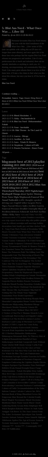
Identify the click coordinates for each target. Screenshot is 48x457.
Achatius (34, 423)
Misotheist (28, 304)
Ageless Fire (17, 420)
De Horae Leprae (33, 377)
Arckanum (16, 414)
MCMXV (34, 310)
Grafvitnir (18, 342)
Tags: (21, 98)
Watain (5, 235)
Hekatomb (17, 336)
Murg (41, 298)
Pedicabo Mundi (9, 284)
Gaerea (40, 206)
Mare (27, 310)
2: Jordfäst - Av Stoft (21, 139)
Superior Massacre (32, 267)
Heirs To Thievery (31, 336)
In (35, 330)
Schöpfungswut (22, 275)
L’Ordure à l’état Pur (11, 313)
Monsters (39, 301)
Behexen (15, 211)
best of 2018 (27, 168)
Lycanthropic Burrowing (13, 316)
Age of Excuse (29, 420)
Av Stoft (33, 408)
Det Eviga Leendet (15, 374)
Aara (17, 214)
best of (22, 162)
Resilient (30, 278)
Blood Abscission (33, 400)
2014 (25, 184)
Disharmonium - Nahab (12, 371)
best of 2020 (35, 174)
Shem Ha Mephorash (23, 272)
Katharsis (6, 327)
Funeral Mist (37, 197)
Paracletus (28, 284)
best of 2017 (38, 168)
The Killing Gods (32, 252)
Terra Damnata (8, 267)
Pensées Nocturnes (32, 281)
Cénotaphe (33, 208)
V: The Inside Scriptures (12, 243)
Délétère (5, 368)
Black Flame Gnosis (20, 403)
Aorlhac (42, 211)
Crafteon (32, 383)
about (23, 194)
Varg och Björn (34, 238)
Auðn (40, 408)
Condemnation (38, 385)
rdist (31, 220)
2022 (36, 172)
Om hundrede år (36, 287)
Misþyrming (18, 304)
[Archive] (9, 18)
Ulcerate (36, 243)
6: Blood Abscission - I (21, 115)
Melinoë (20, 310)
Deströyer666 (29, 374)
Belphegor (33, 406)
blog (5, 162)
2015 (18, 184)
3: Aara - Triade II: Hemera (24, 142)
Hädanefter (20, 333)
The (29, 264)
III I (4, 333)
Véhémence (14, 235)
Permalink (6, 98)
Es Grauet (6, 359)
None (25, 293)
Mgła (16, 197)
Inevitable (29, 330)
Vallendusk (21, 241)
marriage (32, 223)
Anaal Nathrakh (10, 200)
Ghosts (22, 345)
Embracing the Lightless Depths (25, 362)
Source (15, 98)
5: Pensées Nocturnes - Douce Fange (27, 148)
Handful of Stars (29, 339)
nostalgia (20, 223)
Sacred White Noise (17, 278)
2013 (30, 162)
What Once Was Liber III (33, 232)
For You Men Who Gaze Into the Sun (27, 351)
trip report (10, 220)
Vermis (5, 238)
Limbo (39, 316)
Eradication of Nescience (22, 359)
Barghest (11, 408)
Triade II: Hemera (29, 246)
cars (11, 203)
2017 (19, 168)
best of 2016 (25, 178)
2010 (34, 165)
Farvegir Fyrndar (20, 356)
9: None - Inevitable (20, 127)
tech (23, 220)
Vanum (5, 241)
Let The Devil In (17, 319)
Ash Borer (14, 411)
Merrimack (7, 307)
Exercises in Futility (37, 356)
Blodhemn (6, 403)
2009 (22, 165)
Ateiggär (5, 411)
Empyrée (37, 359)
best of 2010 (28, 172)
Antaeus (20, 417)
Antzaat (12, 417)
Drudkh (23, 208)
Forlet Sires (16, 348)
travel (18, 220)
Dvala (12, 368)
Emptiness (6, 362)
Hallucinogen (7, 342)
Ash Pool (34, 211)
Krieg (35, 324)
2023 (27, 191)
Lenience (29, 319)
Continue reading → (11, 94)
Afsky (11, 214)
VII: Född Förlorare (35, 241)
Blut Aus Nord (8, 83)
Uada (42, 243)
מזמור (36, 214)
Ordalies (37, 284)
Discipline (27, 371)
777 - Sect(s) (15, 426)
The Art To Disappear (20, 261)
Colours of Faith (9, 388)
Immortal (40, 330)
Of (40, 290)
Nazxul (11, 206)
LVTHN (12, 324)
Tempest (19, 267)
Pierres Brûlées (16, 281)
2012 (32, 184)
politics (37, 220)
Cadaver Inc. (30, 391)
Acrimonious (24, 423)
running (7, 165)
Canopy (12, 391)
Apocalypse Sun (28, 414)
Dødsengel (40, 365)
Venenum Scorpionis (17, 238)
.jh (24, 5)
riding (12, 187)
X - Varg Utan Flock (11, 229)
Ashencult (24, 211)
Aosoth (39, 414)
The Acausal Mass (19, 264)
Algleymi (41, 417)
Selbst (24, 203)
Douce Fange (35, 368)
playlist (39, 162)
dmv (32, 226)
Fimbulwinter (34, 353)
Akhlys (5, 214)
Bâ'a (38, 391)
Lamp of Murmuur (24, 322)
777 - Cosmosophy (29, 426)
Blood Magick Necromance (13, 400)
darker (37, 226)
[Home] (3, 18)
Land (13, 322)
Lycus (40, 313)
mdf (26, 223)
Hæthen (10, 333)
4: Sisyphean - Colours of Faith (25, 145)
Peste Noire (7, 197)
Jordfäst (32, 206)
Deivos (15, 377)
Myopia (35, 298)
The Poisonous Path (16, 252)
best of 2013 (7, 172)
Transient (10, 249)
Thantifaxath (37, 264)
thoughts (29, 200)
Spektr (30, 194)
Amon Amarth (30, 417)
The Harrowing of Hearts (29, 255)
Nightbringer (37, 191)
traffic (22, 200)
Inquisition (19, 330)
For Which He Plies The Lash (15, 353)
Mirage (36, 304)
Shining (37, 194)
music (12, 162)
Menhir (15, 307)
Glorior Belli (13, 345)
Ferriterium (7, 356)
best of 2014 (16, 181)
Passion (20, 284)
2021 (28, 165)
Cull (4, 383)
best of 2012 (32, 181)
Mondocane (7, 304)
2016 (12, 184)
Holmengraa (7, 336)
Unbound (28, 243)
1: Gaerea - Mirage (20, 136)
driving (5, 203)
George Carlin (31, 345)
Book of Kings (16, 394)
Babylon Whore (23, 408)
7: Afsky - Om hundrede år (23, 118)
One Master (14, 287)
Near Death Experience (23, 295)
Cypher (22, 380)
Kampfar (15, 327)
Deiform (21, 377)
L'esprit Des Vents (24, 324)
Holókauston (30, 333)
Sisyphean (21, 270)
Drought (25, 368)
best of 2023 (22, 187)
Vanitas (12, 241)
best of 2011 (18, 172)
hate (14, 226)
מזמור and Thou (27, 214)
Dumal (18, 368)
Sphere (5, 270)
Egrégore (14, 365)
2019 (14, 168)
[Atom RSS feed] (14, 18)
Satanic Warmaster (37, 275)
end (27, 226)
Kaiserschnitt (25, 327)
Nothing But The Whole (12, 293)
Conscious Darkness (23, 385)
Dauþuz (5, 380)
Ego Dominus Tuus (26, 365)
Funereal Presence (10, 208)
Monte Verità (29, 301)
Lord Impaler (30, 316)
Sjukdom (13, 270)
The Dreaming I (30, 258)
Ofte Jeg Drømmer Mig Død (26, 290)
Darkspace (14, 380)
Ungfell (17, 203)
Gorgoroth (27, 342)
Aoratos (5, 417)
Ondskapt (24, 287)
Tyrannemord (15, 246)
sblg (27, 220)
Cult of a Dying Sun (35, 380)
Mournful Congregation (12, 301)
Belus (26, 406)
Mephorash (25, 197)
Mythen (18, 298)
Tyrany (5, 246)
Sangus (5, 278)
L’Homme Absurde (29, 313)
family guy (21, 226)
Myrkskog (26, 298)
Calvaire (20, 391)
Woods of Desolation (29, 229)
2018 (9, 168)
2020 (5, 184)
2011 (16, 165)
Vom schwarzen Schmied (30, 235)
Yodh (43, 226)
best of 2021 (19, 174)
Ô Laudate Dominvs (26, 217)
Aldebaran (6, 420)
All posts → (7, 152)
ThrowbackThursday (13, 191)
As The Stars (25, 411)
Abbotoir (6, 426)
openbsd (38, 200)
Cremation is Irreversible (17, 383)
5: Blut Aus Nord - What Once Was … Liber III (22, 29)
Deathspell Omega (11, 194)
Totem (17, 249)
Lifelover (6, 319)
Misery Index (21, 206)
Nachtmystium (8, 298)
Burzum (5, 394)
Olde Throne (7, 290)
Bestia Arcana (17, 406)
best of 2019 (9, 178)
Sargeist (31, 203)
